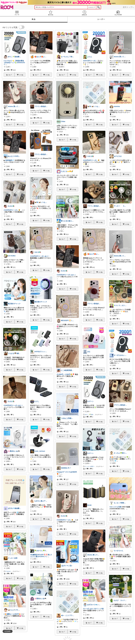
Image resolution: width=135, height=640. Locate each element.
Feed (17, 13)
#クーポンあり (88, 609)
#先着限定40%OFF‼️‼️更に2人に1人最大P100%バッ (41, 555)
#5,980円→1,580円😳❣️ (65, 374)
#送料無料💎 (9, 160)
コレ (9, 74)
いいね (21, 74)
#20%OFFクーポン (90, 61)
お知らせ (84, 13)
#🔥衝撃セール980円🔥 (12, 614)
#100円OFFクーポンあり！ (13, 405)
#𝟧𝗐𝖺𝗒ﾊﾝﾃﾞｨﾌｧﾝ (62, 472)
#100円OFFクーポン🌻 (12, 210)
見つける (51, 13)
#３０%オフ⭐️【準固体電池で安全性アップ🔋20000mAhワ (14, 62)
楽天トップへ (128, 7)
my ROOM (118, 13)
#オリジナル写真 (116, 507)
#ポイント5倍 (99, 609)
